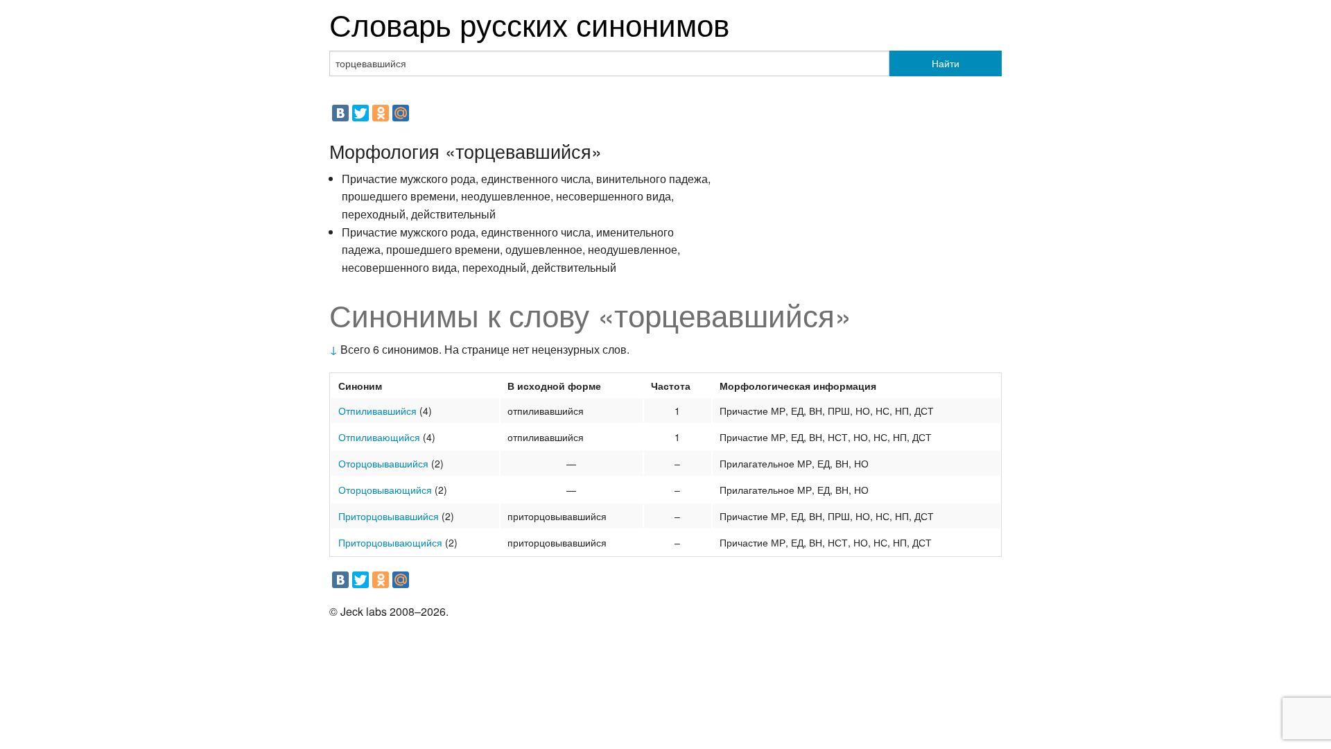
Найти (945, 63)
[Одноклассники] (380, 113)
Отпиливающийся (379, 437)
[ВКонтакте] (340, 113)
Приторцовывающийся (390, 542)
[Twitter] (360, 113)
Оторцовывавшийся (383, 463)
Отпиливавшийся (377, 410)
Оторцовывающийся (385, 490)
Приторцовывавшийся (388, 516)
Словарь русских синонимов (529, 23)
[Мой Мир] (400, 113)
